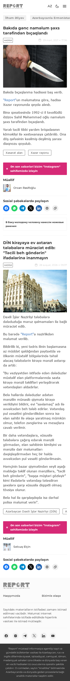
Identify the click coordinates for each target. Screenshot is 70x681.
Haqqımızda (11, 596)
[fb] (6, 208)
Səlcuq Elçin (22, 546)
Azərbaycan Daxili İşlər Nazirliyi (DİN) (31, 511)
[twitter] (31, 208)
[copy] (55, 208)
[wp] (14, 208)
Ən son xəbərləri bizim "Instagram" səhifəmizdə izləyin (35, 169)
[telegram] (22, 208)
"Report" (9, 100)
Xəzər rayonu (40, 152)
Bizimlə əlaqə (51, 596)
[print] (47, 208)
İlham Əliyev (14, 18)
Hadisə (8, 40)
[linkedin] (39, 208)
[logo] (13, 6)
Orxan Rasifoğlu (24, 188)
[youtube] (53, 636)
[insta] (15, 636)
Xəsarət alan (14, 152)
